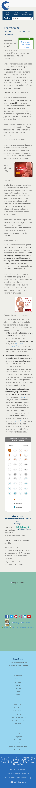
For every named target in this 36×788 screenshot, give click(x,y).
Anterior (10, 445)
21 (9, 474)
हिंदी (14, 764)
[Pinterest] (16, 616)
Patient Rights (18, 740)
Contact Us (18, 679)
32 (26, 483)
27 (20, 479)
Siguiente (25, 445)
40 (26, 493)
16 (26, 464)
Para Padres (7, 13)
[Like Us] (7, 616)
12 (26, 460)
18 (15, 469)
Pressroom (18, 688)
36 (26, 488)
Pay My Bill (18, 714)
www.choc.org (26, 778)
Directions (18, 682)
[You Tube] (29, 616)
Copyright (17, 524)
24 (26, 474)
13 (9, 464)
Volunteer (18, 723)
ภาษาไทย (20, 764)
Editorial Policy (17, 516)
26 (15, 479)
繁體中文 (27, 758)
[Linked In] (25, 616)
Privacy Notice (18, 737)
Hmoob (31, 762)
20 (26, 469)
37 (9, 493)
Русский (3, 762)
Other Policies (18, 749)
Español (19, 758)
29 (9, 483)
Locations (18, 685)
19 (20, 469)
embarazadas (23, 397)
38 (15, 493)
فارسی (30, 760)
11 (20, 460)
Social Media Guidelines (18, 743)
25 (9, 479)
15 (20, 464)
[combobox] (21, 18)
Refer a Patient (18, 711)
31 (20, 483)
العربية (16, 762)
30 (15, 483)
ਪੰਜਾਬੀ (22, 762)
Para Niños (16, 13)
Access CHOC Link (18, 720)
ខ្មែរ (27, 762)
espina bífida (18, 421)
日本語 (10, 762)
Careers (18, 691)
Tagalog (8, 760)
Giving (18, 694)
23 (20, 474)
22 (15, 474)
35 (20, 488)
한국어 (15, 760)
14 (15, 464)
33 (9, 488)
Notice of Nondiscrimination (18, 746)
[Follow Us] (11, 616)
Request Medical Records (18, 717)
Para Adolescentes (27, 13)
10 (15, 460)
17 (9, 469)
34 (15, 488)
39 (20, 493)
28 (26, 479)
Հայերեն (22, 760)
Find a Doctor (18, 708)
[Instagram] (20, 616)
